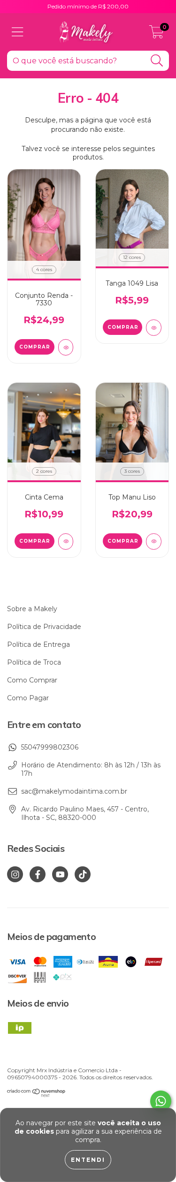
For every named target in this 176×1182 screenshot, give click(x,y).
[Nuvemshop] (36, 1095)
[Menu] (17, 32)
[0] (156, 34)
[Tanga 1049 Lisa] (153, 327)
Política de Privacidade (44, 626)
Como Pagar (28, 698)
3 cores (132, 471)
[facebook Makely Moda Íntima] (38, 874)
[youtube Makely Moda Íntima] (60, 874)
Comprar (34, 347)
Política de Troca (34, 662)
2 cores (44, 471)
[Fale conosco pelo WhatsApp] (160, 1101)
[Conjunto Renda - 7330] (66, 347)
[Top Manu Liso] (153, 541)
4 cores (44, 269)
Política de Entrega (38, 644)
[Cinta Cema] (66, 541)
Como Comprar (32, 680)
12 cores (132, 257)
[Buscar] (157, 61)
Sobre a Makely (32, 609)
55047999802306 (49, 747)
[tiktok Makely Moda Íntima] (83, 874)
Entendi (88, 1159)
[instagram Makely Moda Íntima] (15, 874)
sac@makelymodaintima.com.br (74, 791)
